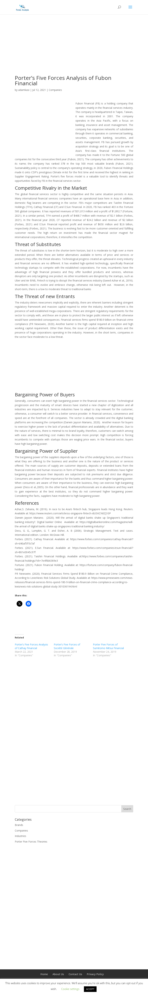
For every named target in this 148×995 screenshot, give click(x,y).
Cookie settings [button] (70, 989)
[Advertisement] (74, 50)
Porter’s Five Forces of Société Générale (67, 646)
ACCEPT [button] (90, 989)
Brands (19, 825)
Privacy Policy (95, 974)
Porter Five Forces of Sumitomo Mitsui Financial (108, 646)
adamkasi (23, 90)
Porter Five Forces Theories (31, 841)
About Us (58, 974)
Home (44, 974)
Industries (20, 836)
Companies (55, 90)
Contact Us (75, 974)
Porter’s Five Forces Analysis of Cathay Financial (31, 646)
